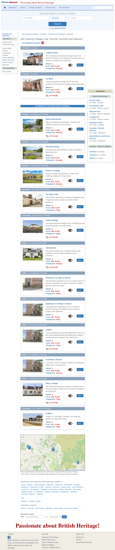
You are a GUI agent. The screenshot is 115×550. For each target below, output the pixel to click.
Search (57, 24)
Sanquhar (93, 155)
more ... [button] (80, 65)
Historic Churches (8, 60)
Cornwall (30, 508)
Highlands (48, 508)
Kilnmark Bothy (52, 147)
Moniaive (68, 489)
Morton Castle (94, 100)
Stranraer (73, 492)
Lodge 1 (49, 413)
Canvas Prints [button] (50, 7)
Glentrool (56, 487)
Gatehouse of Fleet (37, 487)
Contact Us (80, 537)
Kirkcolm (25, 489)
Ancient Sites (6, 48)
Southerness (64, 492)
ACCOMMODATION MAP (31, 43)
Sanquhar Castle (95, 123)
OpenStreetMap (75, 469)
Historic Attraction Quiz (50, 542)
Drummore (68, 485)
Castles (4, 51)
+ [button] (23, 437)
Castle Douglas (39, 485)
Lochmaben (53, 489)
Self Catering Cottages (30, 34)
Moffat (61, 489)
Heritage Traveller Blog (50, 537)
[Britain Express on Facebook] (9, 537)
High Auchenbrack (53, 119)
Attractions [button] (12, 7)
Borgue (29, 485)
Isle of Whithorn (77, 487)
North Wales (58, 508)
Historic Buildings (8, 58)
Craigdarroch (94, 117)
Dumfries (76, 485)
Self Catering (6, 71)
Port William (38, 492)
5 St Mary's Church (54, 360)
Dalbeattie (50, 485)
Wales (38, 501)
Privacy (78, 539)
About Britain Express (83, 542)
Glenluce (48, 487)
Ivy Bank (49, 79)
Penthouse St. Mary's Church (58, 278)
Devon (23, 508)
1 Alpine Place (52, 53)
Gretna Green (66, 487)
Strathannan (51, 248)
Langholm (44, 489)
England (24, 501)
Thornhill (24, 494)
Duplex (49, 330)
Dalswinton (59, 485)
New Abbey (77, 489)
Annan (23, 485)
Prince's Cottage (53, 171)
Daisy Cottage (52, 383)
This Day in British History (51, 547)
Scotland (43, 34)
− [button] (23, 440)
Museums (5, 65)
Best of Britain (64, 7)
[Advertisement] (9, 103)
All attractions (7, 42)
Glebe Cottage (52, 220)
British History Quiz (49, 539)
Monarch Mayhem (48, 545)
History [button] (23, 7)
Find (22, 517)
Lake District (39, 508)
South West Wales (70, 508)
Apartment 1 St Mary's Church (59, 304)
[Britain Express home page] (9, 2)
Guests (55, 18)
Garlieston (24, 487)
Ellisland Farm (94, 111)
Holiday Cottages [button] (35, 7)
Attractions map (8, 44)
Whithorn (32, 494)
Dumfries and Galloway (56, 34)
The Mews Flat (52, 194)
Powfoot (47, 492)
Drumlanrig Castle (96, 106)
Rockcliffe (54, 492)
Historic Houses (7, 62)
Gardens (5, 55)
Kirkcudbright (34, 489)
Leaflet (68, 469)
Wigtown (40, 494)
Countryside (6, 53)
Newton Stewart (27, 492)
